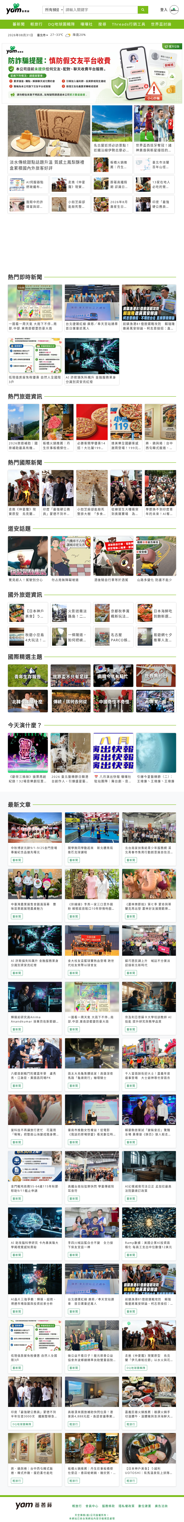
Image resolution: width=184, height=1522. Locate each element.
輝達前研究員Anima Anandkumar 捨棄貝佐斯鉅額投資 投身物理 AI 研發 (33, 1021)
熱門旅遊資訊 (25, 396)
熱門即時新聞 (25, 277)
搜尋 (102, 24)
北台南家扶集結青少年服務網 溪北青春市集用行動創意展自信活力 (148, 852)
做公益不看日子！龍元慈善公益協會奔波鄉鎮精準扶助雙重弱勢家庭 (90, 1360)
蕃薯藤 (17, 9)
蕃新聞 (19, 24)
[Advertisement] (92, 244)
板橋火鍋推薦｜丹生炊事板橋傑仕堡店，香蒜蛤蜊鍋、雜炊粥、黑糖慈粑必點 (90, 1473)
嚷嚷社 (86, 24)
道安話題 (19, 528)
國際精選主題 (25, 656)
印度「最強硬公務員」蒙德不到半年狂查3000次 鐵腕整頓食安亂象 (34, 1416)
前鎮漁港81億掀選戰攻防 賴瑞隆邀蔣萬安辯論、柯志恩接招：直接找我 (148, 1303)
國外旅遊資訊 (25, 594)
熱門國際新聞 (25, 462)
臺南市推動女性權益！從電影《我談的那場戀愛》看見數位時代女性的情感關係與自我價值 (90, 1134)
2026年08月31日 (20, 35)
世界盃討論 (161, 24)
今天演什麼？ (25, 725)
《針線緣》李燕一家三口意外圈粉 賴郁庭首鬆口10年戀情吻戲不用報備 (91, 908)
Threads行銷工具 (129, 24)
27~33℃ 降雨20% (68, 35)
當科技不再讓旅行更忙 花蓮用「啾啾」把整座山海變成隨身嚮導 (33, 1134)
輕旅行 (36, 24)
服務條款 (108, 1506)
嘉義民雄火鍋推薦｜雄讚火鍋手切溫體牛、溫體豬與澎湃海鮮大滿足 (147, 1416)
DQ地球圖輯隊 (61, 24)
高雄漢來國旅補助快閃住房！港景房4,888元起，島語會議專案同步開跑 (92, 1416)
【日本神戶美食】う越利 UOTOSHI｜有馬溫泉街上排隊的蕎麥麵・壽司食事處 (149, 1473)
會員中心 (92, 1506)
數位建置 (144, 1506)
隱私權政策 (127, 1506)
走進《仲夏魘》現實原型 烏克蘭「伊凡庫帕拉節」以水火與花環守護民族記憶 (147, 1360)
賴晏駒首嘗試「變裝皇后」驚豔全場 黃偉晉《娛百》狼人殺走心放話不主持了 (148, 1134)
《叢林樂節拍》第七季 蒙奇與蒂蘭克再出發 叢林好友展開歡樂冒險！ (148, 908)
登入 (164, 9)
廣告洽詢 (161, 1506)
